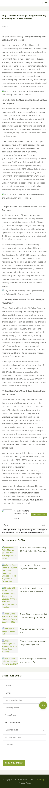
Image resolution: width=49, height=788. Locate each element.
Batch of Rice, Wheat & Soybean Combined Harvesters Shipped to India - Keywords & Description (33, 567)
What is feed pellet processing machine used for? (33, 660)
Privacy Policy (25, 783)
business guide (24, 386)
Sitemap (40, 779)
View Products (38, 514)
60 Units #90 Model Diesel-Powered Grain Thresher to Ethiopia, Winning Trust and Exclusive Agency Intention (32, 590)
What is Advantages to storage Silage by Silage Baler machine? (33, 643)
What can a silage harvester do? (32, 631)
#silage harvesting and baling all (18, 529)
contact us (6, 503)
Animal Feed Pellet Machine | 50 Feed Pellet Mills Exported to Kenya (33, 549)
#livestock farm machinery (30, 532)
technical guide (9, 275)
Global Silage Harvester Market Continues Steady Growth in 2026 (33, 616)
